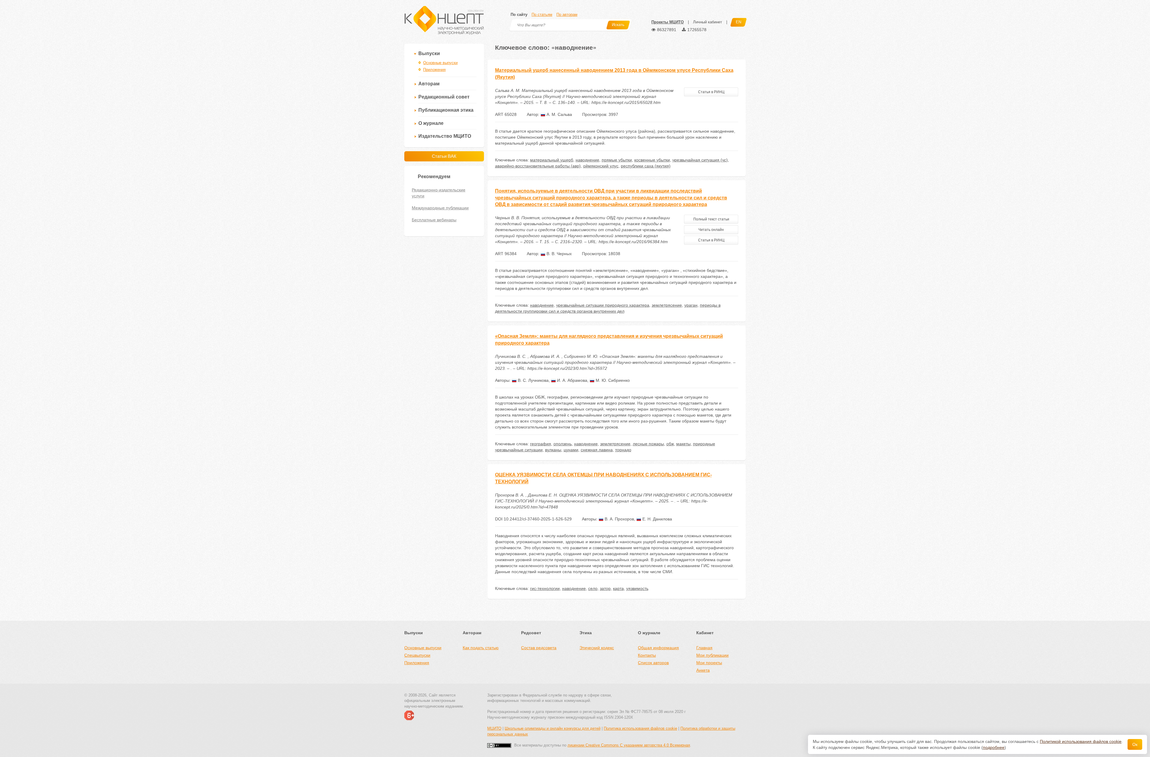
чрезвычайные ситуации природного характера (602, 305)
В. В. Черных (558, 253)
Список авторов (653, 662)
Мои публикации (712, 655)
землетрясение (667, 305)
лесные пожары (648, 443)
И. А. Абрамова (571, 380)
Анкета (703, 670)
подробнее (993, 747)
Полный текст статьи (711, 219)
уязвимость (637, 588)
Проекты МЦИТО (667, 22)
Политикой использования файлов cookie (1081, 741)
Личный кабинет (707, 22)
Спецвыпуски (417, 655)
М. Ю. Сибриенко (612, 380)
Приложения (434, 69)
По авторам (566, 14)
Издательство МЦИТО (444, 136)
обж (670, 443)
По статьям (542, 14)
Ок (1134, 744)
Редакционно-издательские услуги (438, 192)
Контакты (647, 655)
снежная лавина (597, 449)
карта (618, 588)
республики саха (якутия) (646, 165)
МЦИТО (494, 728)
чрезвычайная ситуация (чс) (700, 160)
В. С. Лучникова (533, 380)
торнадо (623, 449)
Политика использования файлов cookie (640, 728)
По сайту (519, 14)
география (540, 443)
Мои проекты (709, 662)
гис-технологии (545, 588)
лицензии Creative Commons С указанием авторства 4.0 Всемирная (629, 745)
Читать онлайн (711, 230)
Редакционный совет (444, 96)
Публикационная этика (445, 110)
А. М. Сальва (558, 114)
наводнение (587, 160)
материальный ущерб (551, 160)
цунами (571, 449)
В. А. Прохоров (618, 519)
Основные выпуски (440, 62)
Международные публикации (440, 207)
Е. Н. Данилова (656, 519)
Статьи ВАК (444, 156)
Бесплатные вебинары (434, 219)
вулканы (553, 449)
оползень (562, 443)
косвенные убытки (652, 160)
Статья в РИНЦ (711, 92)
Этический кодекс (596, 647)
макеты (683, 443)
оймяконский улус (600, 165)
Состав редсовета (538, 647)
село (592, 588)
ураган (690, 305)
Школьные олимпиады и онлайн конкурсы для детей (552, 728)
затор (605, 588)
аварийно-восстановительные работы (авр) (538, 165)
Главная (704, 647)
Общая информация (658, 647)
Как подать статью (481, 647)
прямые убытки (617, 160)
